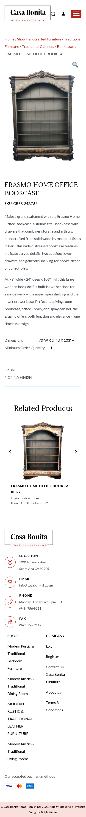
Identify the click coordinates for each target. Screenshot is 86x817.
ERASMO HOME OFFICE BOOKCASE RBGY (42, 489)
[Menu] (76, 14)
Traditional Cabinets (38, 46)
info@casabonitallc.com (36, 585)
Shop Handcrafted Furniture (39, 39)
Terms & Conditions (54, 706)
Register (52, 656)
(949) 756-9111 (30, 608)
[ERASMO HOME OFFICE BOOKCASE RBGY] (42, 451)
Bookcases (65, 46)
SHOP (12, 635)
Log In (50, 646)
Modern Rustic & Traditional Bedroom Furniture (20, 657)
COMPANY (55, 635)
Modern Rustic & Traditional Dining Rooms (20, 686)
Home (9, 39)
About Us (53, 692)
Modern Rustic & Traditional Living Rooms (20, 751)
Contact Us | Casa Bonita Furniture (56, 674)
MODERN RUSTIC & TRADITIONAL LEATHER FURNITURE (20, 719)
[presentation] (10, 451)
